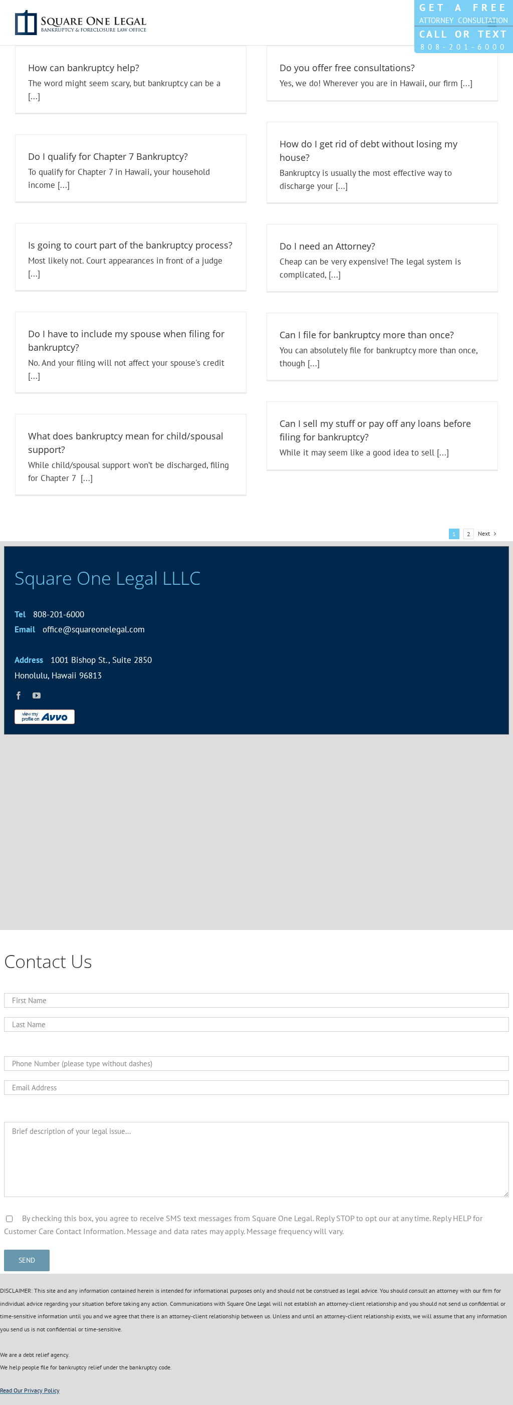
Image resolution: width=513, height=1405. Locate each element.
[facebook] (19, 695)
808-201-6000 (49, 614)
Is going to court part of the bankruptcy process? (130, 245)
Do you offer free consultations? (347, 68)
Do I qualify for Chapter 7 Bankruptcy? (108, 156)
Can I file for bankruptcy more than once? (367, 335)
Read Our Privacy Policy (30, 1390)
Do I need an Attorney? (327, 246)
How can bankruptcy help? (83, 68)
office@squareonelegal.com (80, 629)
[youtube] (37, 695)
